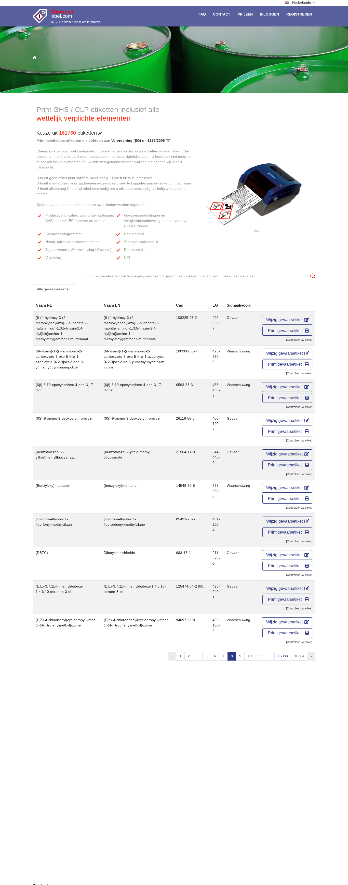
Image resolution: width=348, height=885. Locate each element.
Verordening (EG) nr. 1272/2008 (138, 140)
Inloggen (269, 14)
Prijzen (245, 14)
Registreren (299, 14)
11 (260, 656)
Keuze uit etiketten (67, 133)
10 (250, 656)
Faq (202, 14)
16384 (299, 656)
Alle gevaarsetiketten (54, 289)
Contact (221, 14)
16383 (283, 656)
